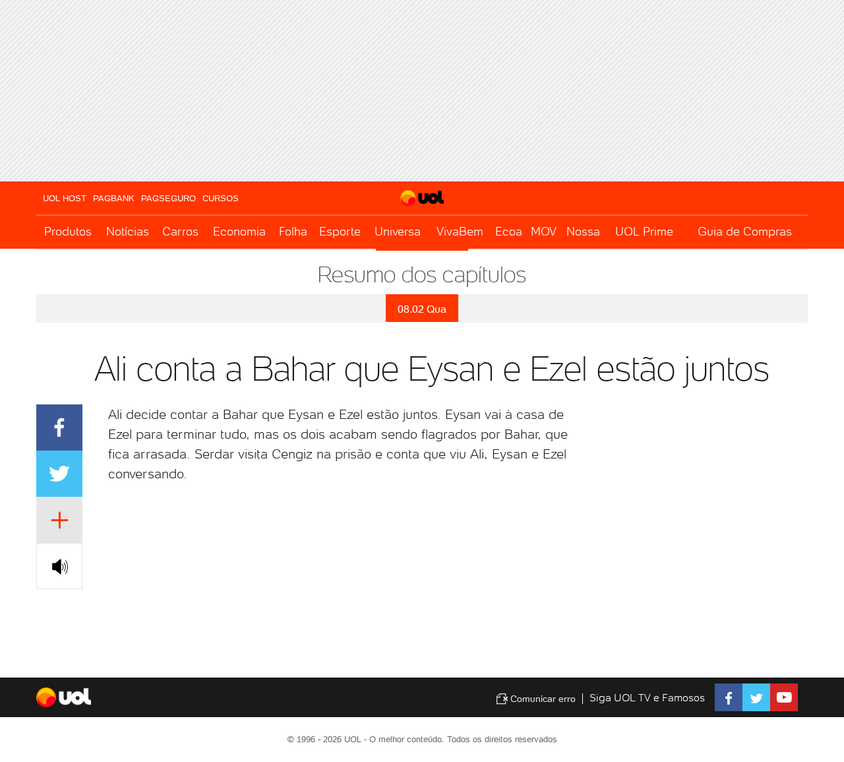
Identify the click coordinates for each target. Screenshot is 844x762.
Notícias (127, 231)
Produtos (68, 231)
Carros (180, 231)
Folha (293, 231)
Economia (239, 231)
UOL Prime (644, 231)
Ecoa (508, 231)
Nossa (583, 231)
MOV (544, 231)
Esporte (340, 231)
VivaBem (460, 231)
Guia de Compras (745, 231)
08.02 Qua (422, 309)
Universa (398, 231)
